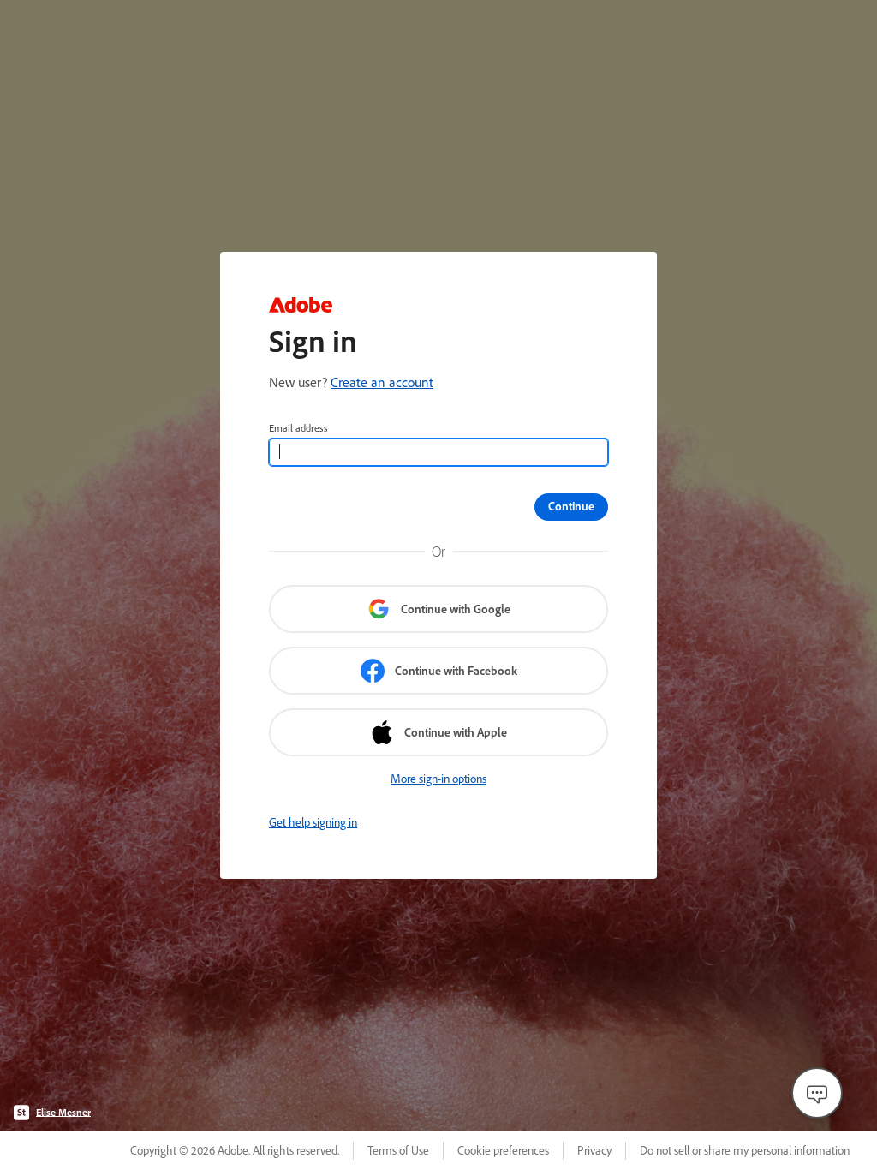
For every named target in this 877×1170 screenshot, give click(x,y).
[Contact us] (817, 1093)
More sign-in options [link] (438, 778)
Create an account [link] (382, 382)
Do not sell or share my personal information (745, 1150)
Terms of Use (398, 1150)
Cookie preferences (503, 1150)
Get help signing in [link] (313, 822)
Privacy (594, 1150)
